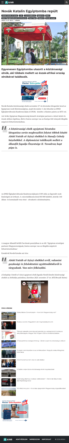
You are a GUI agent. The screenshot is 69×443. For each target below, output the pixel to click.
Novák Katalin (50, 18)
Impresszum (35, 439)
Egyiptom (40, 15)
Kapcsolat (46, 439)
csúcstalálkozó (30, 15)
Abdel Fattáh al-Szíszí (9, 15)
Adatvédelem (21, 439)
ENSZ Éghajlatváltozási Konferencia (14, 18)
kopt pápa (32, 18)
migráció (41, 18)
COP (21, 15)
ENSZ (48, 15)
